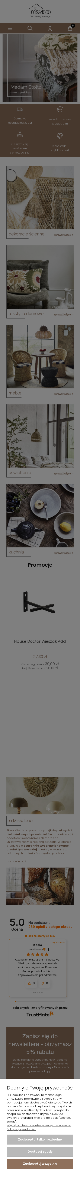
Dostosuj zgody (40, 1151)
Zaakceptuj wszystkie (40, 1163)
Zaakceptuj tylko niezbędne (40, 1139)
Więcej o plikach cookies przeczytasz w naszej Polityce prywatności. (39, 1127)
